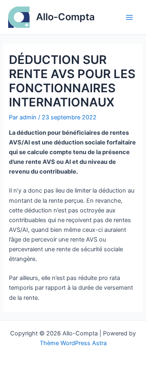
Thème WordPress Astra (73, 343)
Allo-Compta (65, 17)
